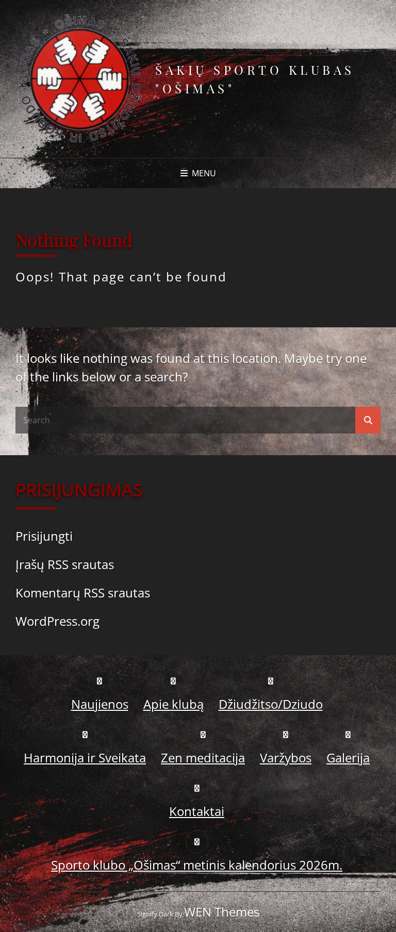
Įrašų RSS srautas (64, 564)
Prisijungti (44, 535)
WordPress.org (57, 620)
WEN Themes (221, 911)
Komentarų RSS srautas (82, 592)
